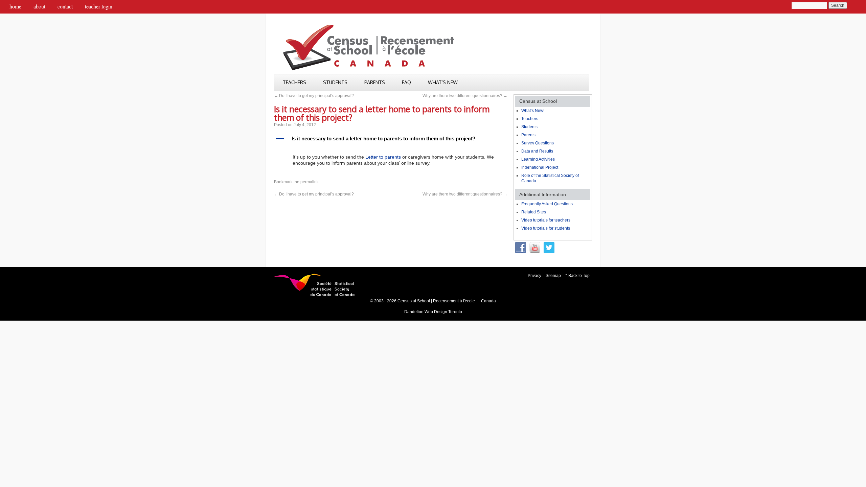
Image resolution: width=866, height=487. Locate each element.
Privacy (534, 275)
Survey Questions (537, 143)
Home (15, 6)
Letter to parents (383, 157)
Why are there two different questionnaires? (465, 95)
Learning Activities (538, 159)
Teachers (294, 82)
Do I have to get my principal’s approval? (314, 95)
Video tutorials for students (545, 228)
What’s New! (532, 110)
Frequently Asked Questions (547, 204)
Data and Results (537, 151)
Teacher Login (98, 6)
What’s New (443, 82)
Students (335, 82)
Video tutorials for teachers (545, 220)
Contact (65, 6)
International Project (539, 167)
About (39, 6)
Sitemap (553, 275)
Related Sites (533, 212)
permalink (309, 182)
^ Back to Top (577, 275)
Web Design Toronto (443, 311)
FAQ (406, 82)
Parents (374, 82)
